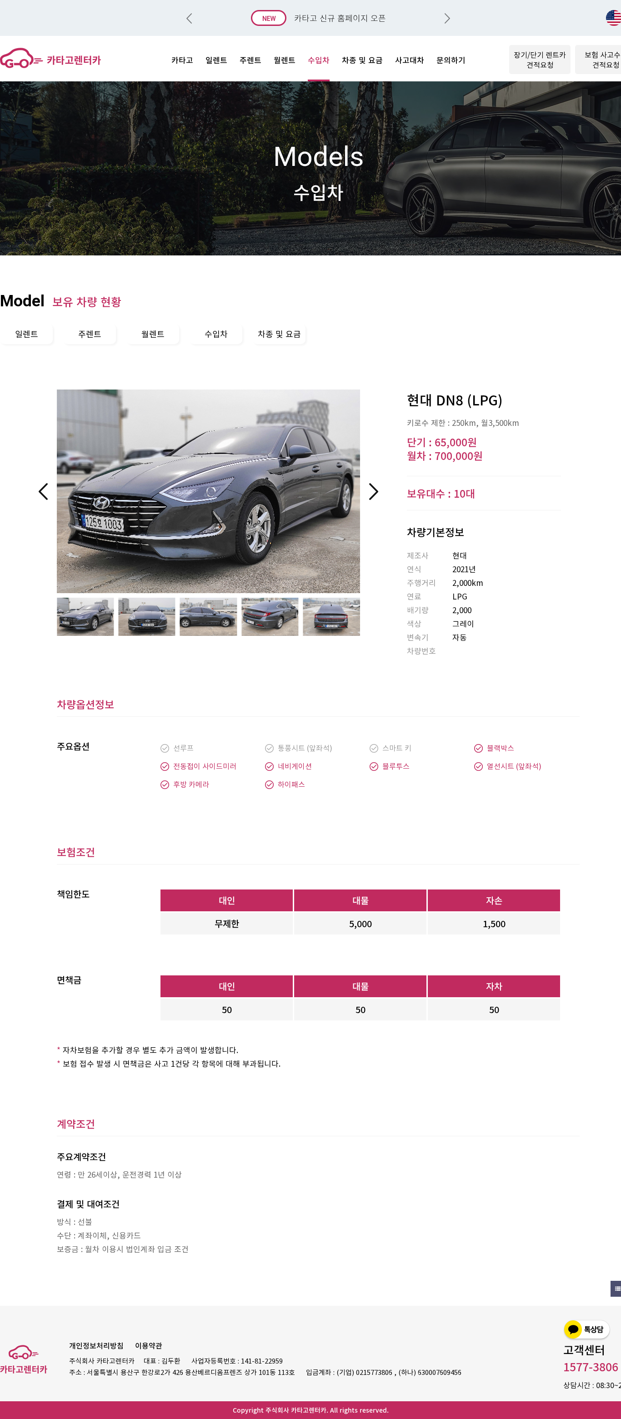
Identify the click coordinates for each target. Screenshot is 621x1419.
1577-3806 (590, 1366)
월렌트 (153, 334)
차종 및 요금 (279, 334)
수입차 (216, 334)
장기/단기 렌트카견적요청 (540, 59)
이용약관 (148, 1345)
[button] (447, 18)
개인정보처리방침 (96, 1345)
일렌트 (26, 334)
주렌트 (89, 334)
